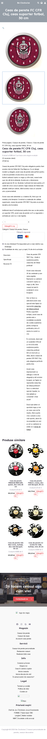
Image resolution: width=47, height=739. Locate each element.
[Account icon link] (45, 3)
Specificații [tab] (7, 259)
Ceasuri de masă (23, 636)
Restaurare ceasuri (23, 651)
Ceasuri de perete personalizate (23, 648)
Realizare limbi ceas (23, 654)
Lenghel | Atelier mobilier (23, 715)
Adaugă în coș (10, 226)
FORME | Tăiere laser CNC (23, 713)
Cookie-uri (23, 692)
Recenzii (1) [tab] (7, 264)
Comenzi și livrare (23, 663)
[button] (38, 3)
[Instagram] (21, 624)
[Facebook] (17, 624)
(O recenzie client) (8, 158)
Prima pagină (6, 143)
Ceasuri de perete (19, 143)
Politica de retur (23, 689)
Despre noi (23, 666)
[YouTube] (30, 624)
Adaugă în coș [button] (19, 494)
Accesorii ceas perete (23, 639)
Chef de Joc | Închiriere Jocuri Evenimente (24, 710)
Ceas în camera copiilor (23, 669)
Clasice (29, 143)
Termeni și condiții (23, 686)
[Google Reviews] (26, 624)
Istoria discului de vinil (23, 674)
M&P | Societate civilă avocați (23, 718)
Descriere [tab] (6, 255)
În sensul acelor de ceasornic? (23, 677)
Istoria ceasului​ (23, 671)
